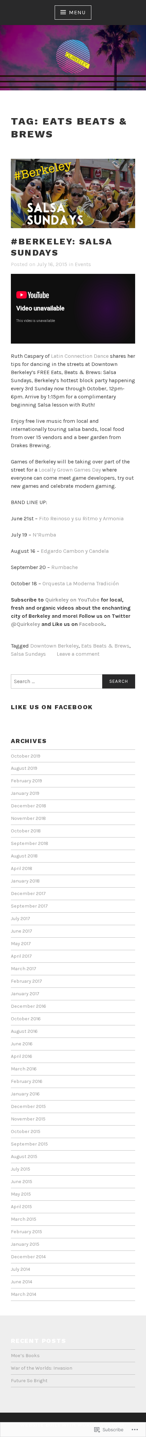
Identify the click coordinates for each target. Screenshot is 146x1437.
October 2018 (26, 831)
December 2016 (28, 1006)
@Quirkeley (25, 624)
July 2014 (20, 1269)
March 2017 (23, 969)
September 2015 (29, 1144)
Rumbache (64, 567)
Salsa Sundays (28, 654)
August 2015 (24, 1156)
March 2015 (23, 1219)
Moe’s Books (25, 1355)
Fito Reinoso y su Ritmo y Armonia (81, 518)
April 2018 (21, 868)
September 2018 (29, 843)
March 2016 (24, 1069)
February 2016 (26, 1081)
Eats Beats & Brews (105, 646)
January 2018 (25, 881)
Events (83, 264)
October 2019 (25, 756)
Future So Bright (29, 1381)
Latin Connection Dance (80, 356)
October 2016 (26, 1019)
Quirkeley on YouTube (72, 599)
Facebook (91, 624)
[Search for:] (73, 681)
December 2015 (28, 1106)
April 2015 (21, 1207)
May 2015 (21, 1194)
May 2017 (21, 943)
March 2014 (23, 1294)
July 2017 (20, 918)
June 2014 (21, 1282)
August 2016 (24, 1031)
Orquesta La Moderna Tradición (80, 583)
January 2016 (25, 1094)
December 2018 (28, 806)
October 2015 (25, 1131)
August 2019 (24, 768)
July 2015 (20, 1169)
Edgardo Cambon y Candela (75, 551)
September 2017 (29, 906)
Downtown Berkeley (54, 646)
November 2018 (28, 818)
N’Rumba (44, 534)
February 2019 (26, 781)
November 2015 (28, 1119)
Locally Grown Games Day (70, 469)
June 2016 (22, 1044)
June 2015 (21, 1181)
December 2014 (28, 1257)
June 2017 (21, 931)
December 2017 (28, 893)
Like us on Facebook (52, 707)
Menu (77, 12)
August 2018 (24, 856)
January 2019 (25, 793)
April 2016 (21, 1056)
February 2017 (26, 981)
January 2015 (25, 1244)
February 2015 (26, 1232)
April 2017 (21, 956)
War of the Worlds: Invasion (41, 1368)
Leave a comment (78, 654)
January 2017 (25, 994)
